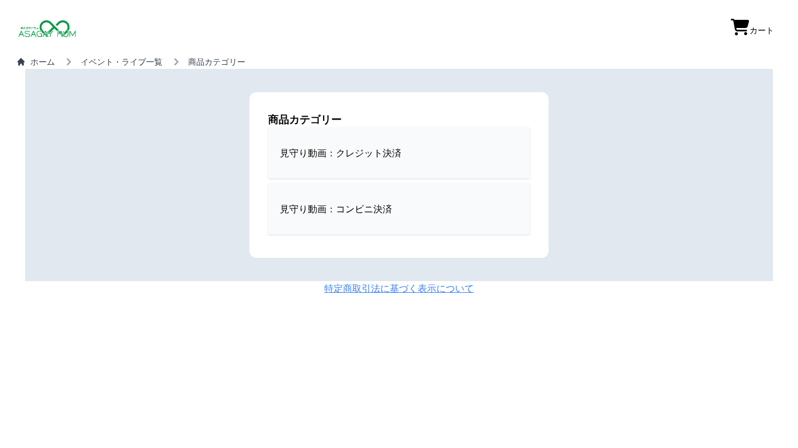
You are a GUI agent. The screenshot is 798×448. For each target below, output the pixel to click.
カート (762, 30)
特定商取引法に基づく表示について (399, 288)
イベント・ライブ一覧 (121, 61)
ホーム (42, 61)
